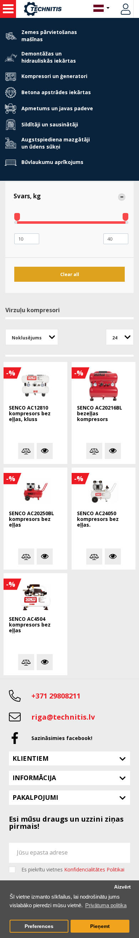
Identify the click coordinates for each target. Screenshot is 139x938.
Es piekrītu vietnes (72, 869)
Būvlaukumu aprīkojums (52, 162)
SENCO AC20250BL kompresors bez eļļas (31, 519)
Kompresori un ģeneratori (54, 76)
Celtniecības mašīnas (8, 9)
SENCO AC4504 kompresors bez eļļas (30, 625)
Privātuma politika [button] (106, 905)
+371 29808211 (56, 696)
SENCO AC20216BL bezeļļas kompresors (99, 413)
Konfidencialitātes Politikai (94, 869)
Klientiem (30, 758)
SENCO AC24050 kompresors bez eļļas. (98, 519)
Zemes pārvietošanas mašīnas (49, 36)
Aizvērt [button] (122, 887)
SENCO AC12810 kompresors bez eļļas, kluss (30, 413)
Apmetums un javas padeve (57, 108)
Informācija (34, 777)
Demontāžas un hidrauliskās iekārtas (48, 57)
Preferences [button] (39, 926)
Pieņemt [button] (100, 926)
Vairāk (45, 451)
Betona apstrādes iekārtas (56, 92)
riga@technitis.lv (63, 717)
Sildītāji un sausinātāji (49, 124)
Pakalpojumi (35, 797)
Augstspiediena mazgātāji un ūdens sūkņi (55, 143)
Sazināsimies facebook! (61, 738)
